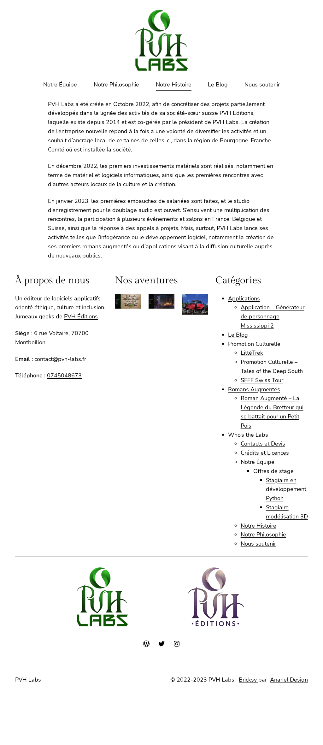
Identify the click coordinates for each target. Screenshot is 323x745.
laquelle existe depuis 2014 (84, 122)
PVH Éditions (81, 316)
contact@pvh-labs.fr (60, 359)
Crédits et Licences (265, 453)
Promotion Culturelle (254, 344)
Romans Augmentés (254, 389)
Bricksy (248, 679)
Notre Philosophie (263, 534)
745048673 (66, 375)
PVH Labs (28, 679)
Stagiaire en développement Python (286, 489)
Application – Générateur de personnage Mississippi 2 (272, 316)
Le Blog (238, 335)
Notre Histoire (258, 525)
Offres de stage (273, 471)
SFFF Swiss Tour (262, 380)
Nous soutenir (258, 543)
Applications (244, 298)
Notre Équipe (257, 462)
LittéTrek (252, 353)
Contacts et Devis (263, 443)
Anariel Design (289, 679)
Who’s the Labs (248, 435)
